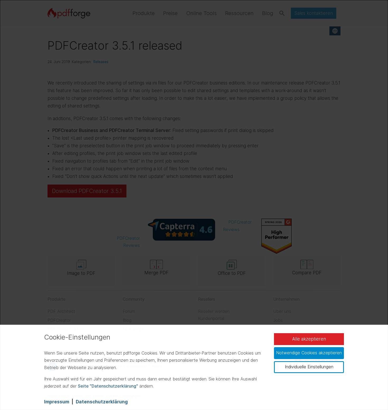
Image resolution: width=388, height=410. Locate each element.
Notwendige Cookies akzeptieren (309, 352)
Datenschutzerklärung (102, 401)
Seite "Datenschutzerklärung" (108, 386)
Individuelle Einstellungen (309, 366)
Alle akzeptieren (309, 339)
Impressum (56, 401)
